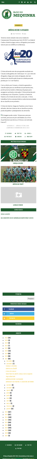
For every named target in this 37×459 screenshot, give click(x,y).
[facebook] (19, 2)
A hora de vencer (18, 205)
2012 (6, 422)
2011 (6, 425)
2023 (6, 343)
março (9, 403)
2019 (6, 353)
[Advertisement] (18, 271)
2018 (6, 356)
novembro (10, 363)
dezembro (10, 361)
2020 (6, 351)
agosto (9, 390)
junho (8, 395)
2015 (6, 414)
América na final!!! (18, 184)
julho (8, 393)
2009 (6, 430)
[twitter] (25, 2)
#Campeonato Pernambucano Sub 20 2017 (18, 127)
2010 (6, 428)
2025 (6, 338)
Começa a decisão (18, 163)
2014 (6, 417)
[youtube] (28, 2)
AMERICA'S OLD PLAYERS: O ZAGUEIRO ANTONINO (20, 382)
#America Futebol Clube (22, 125)
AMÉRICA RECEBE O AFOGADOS (14, 379)
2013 (6, 420)
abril (8, 401)
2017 (6, 359)
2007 (6, 435)
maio (8, 398)
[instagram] (22, 2)
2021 (6, 348)
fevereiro (10, 406)
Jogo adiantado (10, 376)
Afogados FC (18, 25)
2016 (6, 412)
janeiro (9, 409)
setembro (10, 388)
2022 (6, 345)
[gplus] (31, 2)
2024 (6, 340)
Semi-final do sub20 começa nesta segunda (19, 374)
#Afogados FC (10, 125)
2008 (6, 433)
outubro (9, 385)
